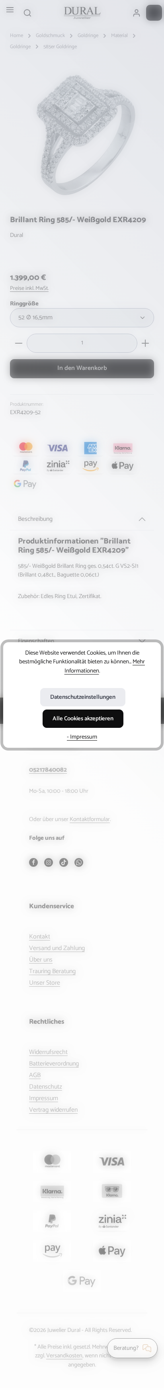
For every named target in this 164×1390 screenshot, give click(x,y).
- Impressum (82, 737)
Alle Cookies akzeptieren (83, 718)
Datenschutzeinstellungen (82, 697)
